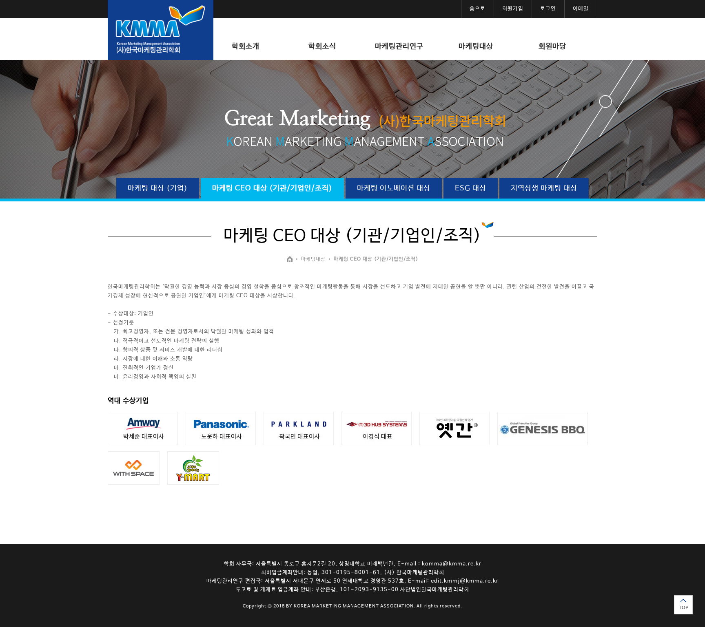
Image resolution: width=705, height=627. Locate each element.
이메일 (581, 9)
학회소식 (322, 46)
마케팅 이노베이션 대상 (393, 188)
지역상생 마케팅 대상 (544, 188)
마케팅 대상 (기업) (158, 188)
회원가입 (512, 9)
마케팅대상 (476, 46)
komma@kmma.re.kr (451, 564)
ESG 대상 (470, 188)
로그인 (548, 9)
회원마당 (552, 46)
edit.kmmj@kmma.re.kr (465, 581)
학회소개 (245, 46)
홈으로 (478, 9)
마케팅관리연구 (399, 46)
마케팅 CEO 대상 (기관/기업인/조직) (272, 188)
